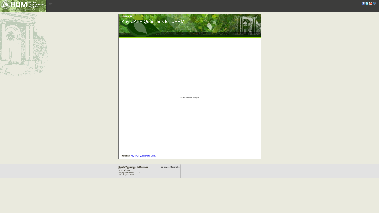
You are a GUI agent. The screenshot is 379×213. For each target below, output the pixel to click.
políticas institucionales (170, 167)
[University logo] (23, 6)
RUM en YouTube (370, 4)
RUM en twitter (367, 4)
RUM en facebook (363, 4)
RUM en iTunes (374, 4)
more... (51, 4)
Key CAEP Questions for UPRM (143, 156)
